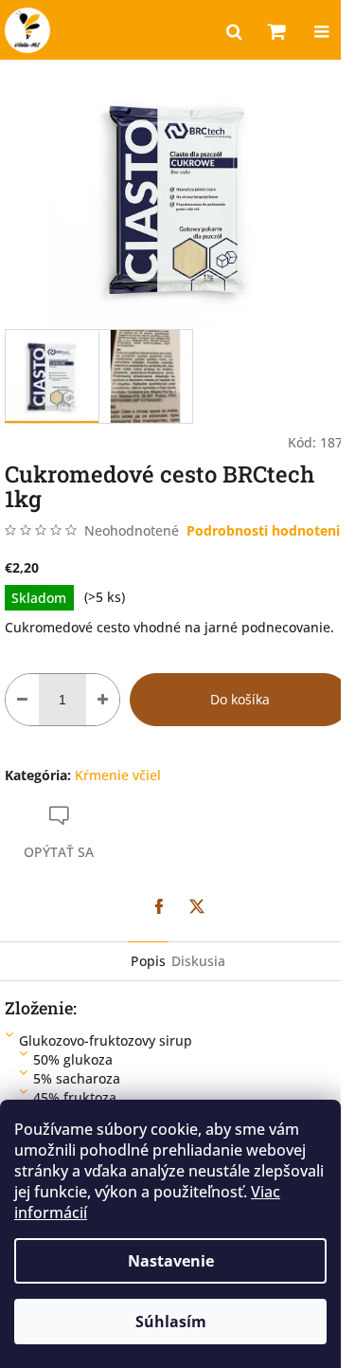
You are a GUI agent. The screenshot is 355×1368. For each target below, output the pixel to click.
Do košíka (240, 699)
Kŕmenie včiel (118, 775)
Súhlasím (170, 1321)
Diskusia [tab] (198, 961)
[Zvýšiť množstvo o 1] (102, 699)
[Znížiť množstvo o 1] (22, 699)
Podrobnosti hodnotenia (266, 530)
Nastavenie (171, 1260)
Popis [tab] (148, 961)
